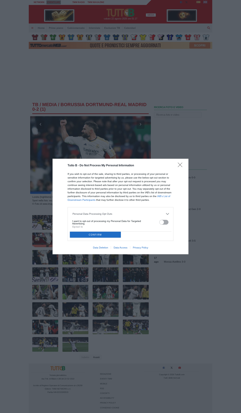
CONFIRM (95, 234)
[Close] (181, 166)
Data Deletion (100, 247)
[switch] (163, 222)
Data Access (120, 247)
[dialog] (120, 206)
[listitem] (121, 214)
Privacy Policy (140, 247)
